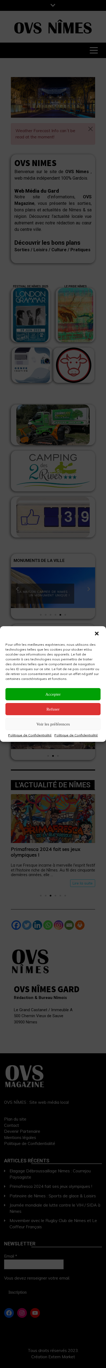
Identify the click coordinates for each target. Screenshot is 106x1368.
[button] (97, 633)
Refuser (53, 709)
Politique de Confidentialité (30, 735)
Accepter (53, 694)
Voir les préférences (53, 724)
